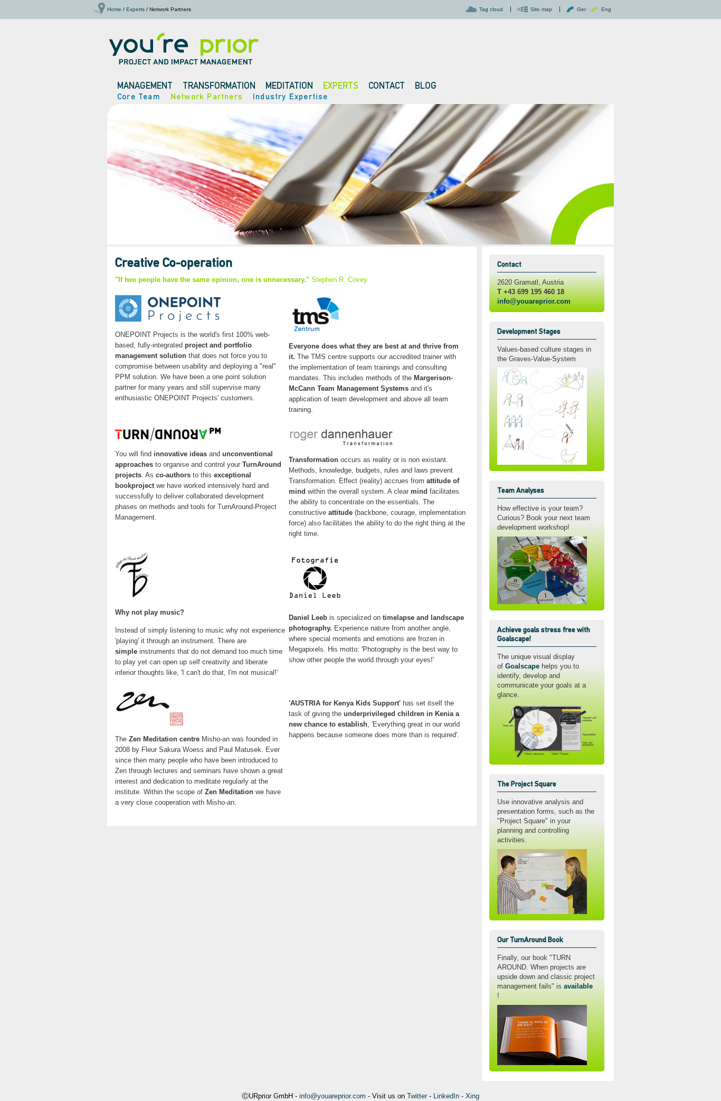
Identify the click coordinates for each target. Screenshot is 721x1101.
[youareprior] (183, 48)
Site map (541, 9)
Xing (472, 1096)
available (578, 986)
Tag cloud (491, 9)
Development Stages (529, 331)
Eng (606, 9)
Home (114, 9)
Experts (135, 9)
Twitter (417, 1096)
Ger (581, 9)
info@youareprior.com (534, 301)
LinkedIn (446, 1096)
